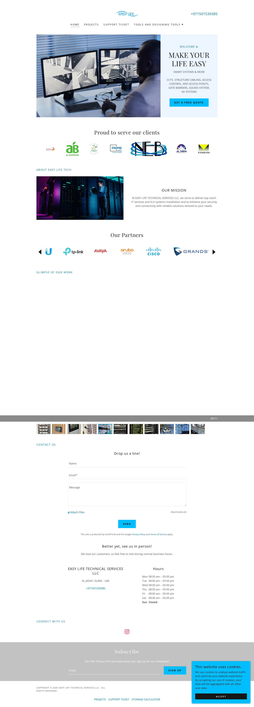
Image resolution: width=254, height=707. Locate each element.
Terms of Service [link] (158, 534)
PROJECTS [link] (91, 24)
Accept (221, 696)
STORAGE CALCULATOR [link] (146, 699)
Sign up (175, 670)
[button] (159, 24)
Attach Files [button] (77, 512)
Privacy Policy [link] (138, 534)
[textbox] (127, 463)
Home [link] (74, 24)
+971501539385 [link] (204, 13)
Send (127, 524)
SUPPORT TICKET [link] (116, 24)
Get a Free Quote (189, 102)
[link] (126, 13)
